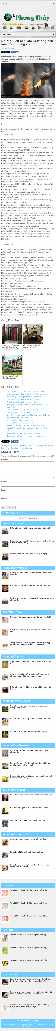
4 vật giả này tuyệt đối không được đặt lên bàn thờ (31, 662)
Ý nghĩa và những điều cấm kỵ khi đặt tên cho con (30, 631)
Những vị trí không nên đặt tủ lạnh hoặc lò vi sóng (25, 425)
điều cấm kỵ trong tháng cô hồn (15, 446)
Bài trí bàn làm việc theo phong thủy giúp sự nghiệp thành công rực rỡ (30, 764)
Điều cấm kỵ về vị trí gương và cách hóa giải (24, 397)
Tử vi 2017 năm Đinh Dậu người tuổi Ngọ (22, 410)
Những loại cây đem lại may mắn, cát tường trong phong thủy (32, 599)
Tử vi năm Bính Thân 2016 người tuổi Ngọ (23, 399)
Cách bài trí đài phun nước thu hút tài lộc (28, 731)
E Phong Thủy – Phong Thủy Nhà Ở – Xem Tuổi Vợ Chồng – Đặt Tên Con (31, 1025)
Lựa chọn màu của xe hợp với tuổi (20, 420)
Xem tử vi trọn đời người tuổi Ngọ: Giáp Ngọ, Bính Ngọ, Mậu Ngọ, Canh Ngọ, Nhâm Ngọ (30, 980)
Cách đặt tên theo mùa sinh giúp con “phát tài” (31, 617)
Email (4, 490)
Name (4, 482)
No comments (9, 48)
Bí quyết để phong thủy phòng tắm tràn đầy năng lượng (27, 394)
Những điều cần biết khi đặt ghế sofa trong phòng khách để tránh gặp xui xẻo (29, 675)
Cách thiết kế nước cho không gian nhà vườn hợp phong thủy (30, 707)
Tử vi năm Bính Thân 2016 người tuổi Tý (28, 935)
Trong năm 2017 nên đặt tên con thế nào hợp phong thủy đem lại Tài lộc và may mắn (30, 643)
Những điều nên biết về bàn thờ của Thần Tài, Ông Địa (30, 573)
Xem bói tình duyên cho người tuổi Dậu (27, 820)
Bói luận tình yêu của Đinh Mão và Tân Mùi (29, 808)
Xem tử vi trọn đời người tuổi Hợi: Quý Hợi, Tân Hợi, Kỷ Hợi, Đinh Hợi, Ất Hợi (31, 1006)
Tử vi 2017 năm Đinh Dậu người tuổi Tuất (28, 890)
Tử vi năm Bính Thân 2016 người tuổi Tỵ (28, 947)
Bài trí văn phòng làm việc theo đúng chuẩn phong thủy (29, 751)
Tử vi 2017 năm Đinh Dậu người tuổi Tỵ (22, 423)
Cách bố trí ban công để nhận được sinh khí (30, 719)
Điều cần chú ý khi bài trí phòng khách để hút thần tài (30, 688)
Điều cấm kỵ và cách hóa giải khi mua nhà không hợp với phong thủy (32, 542)
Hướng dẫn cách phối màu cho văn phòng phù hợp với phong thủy (31, 777)
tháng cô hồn (41, 100)
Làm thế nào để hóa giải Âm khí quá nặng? (29, 554)
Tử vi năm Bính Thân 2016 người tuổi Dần (29, 960)
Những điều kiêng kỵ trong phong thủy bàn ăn (24, 433)
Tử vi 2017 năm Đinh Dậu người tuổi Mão (28, 903)
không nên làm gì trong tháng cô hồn (40, 446)
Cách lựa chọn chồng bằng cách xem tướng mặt (31, 795)
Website (4, 498)
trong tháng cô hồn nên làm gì (21, 448)
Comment (5, 459)
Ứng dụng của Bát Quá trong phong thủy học (23, 402)
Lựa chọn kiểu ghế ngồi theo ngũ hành (27, 852)
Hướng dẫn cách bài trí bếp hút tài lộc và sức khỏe (26, 436)
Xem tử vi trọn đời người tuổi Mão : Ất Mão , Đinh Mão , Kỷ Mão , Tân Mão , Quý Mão (32, 993)
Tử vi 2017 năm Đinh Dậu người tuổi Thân (29, 916)
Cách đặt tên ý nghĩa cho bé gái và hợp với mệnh (25, 391)
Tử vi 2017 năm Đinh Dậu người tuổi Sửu (22, 412)
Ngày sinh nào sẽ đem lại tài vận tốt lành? (29, 839)
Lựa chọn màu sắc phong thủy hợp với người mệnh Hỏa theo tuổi (30, 866)
